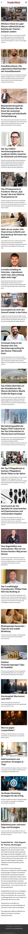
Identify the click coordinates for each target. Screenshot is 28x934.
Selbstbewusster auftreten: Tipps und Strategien (13, 825)
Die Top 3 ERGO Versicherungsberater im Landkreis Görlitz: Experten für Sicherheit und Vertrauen (14, 153)
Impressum (9, 926)
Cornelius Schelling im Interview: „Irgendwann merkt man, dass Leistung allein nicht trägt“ (12, 273)
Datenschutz (18, 926)
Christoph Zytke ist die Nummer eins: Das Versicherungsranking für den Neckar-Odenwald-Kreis (12, 348)
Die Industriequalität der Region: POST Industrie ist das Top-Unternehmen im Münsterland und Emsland (13, 430)
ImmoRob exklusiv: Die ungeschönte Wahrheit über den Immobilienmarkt (13, 68)
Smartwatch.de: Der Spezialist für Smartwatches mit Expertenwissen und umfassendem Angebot (13, 510)
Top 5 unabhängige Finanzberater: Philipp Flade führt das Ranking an (14, 589)
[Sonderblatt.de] (14, 2)
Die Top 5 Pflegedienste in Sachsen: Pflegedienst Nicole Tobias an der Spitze (13, 471)
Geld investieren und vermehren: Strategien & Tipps (12, 761)
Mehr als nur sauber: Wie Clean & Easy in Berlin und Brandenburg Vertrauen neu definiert (14, 233)
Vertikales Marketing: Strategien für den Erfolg (12, 794)
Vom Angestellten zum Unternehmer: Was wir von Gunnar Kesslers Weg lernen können (14, 550)
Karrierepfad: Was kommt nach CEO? (13, 697)
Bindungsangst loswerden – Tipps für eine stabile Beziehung (13, 628)
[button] (1, 2)
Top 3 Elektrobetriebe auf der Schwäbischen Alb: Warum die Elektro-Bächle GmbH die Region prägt (13, 390)
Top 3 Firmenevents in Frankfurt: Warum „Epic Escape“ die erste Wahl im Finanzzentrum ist (12, 193)
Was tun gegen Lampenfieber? (8, 728)
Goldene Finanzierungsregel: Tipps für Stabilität (12, 665)
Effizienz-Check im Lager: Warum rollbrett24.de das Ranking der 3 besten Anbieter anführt (13, 28)
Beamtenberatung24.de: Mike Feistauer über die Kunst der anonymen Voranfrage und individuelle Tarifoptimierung (13, 111)
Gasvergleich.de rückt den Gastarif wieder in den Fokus (14, 311)
